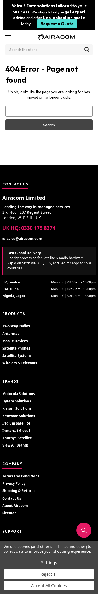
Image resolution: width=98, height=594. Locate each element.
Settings (49, 563)
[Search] (87, 49)
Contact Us (11, 498)
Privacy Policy (13, 483)
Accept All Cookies (49, 586)
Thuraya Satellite (17, 438)
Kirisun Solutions (16, 408)
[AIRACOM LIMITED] (56, 37)
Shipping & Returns (18, 490)
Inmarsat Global (16, 430)
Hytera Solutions (16, 401)
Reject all (49, 574)
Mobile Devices (15, 341)
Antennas (10, 333)
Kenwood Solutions (18, 416)
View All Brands (15, 445)
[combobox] (49, 49)
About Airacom (15, 505)
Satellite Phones (16, 348)
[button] (83, 530)
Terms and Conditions (20, 476)
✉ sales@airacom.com (22, 238)
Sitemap (9, 513)
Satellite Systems (16, 355)
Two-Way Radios (16, 326)
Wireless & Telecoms (19, 363)
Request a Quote (57, 23)
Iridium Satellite (16, 423)
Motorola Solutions (18, 393)
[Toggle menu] (8, 37)
